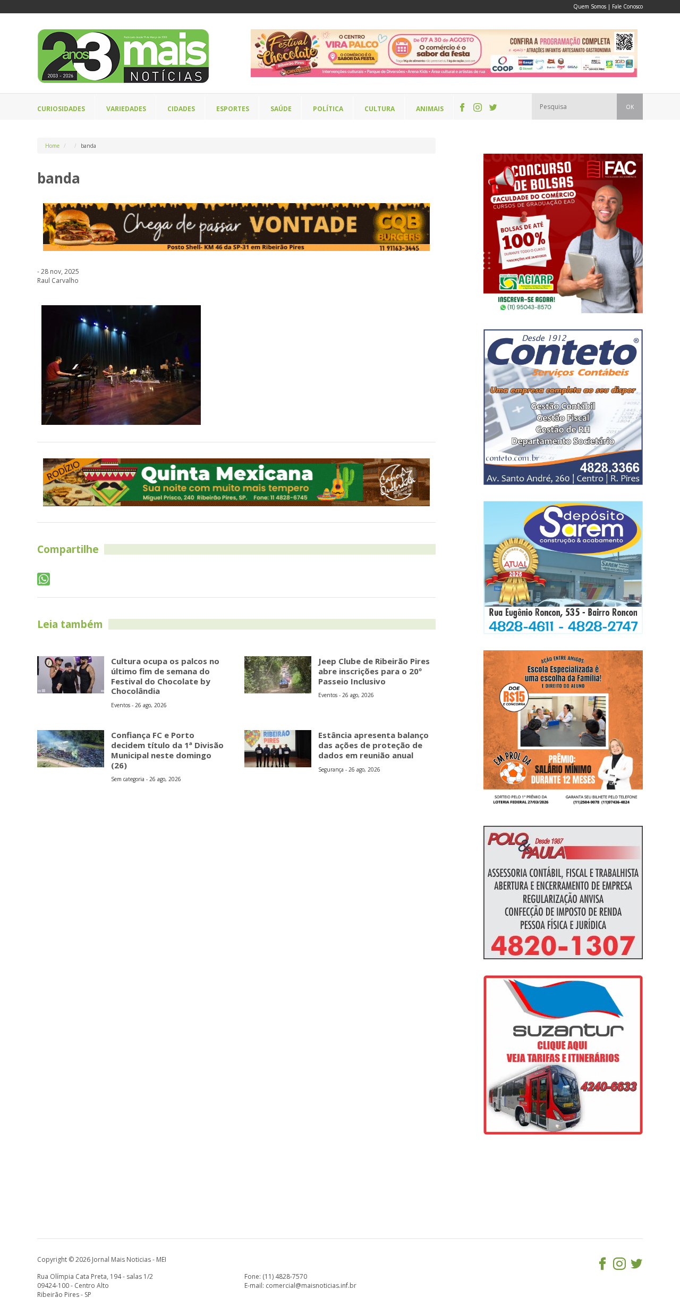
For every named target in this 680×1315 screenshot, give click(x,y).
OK (630, 107)
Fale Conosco (627, 6)
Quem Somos (589, 6)
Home (52, 145)
